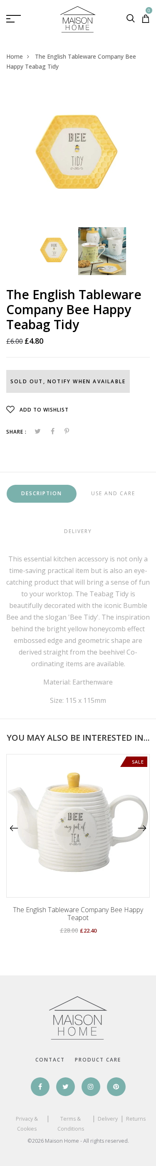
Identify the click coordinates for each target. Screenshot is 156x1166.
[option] (78, 155)
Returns (136, 1118)
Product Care (98, 1059)
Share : (16, 431)
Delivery (108, 1118)
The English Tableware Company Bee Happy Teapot (78, 914)
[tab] (42, 494)
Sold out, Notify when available (68, 381)
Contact (50, 1059)
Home (14, 56)
